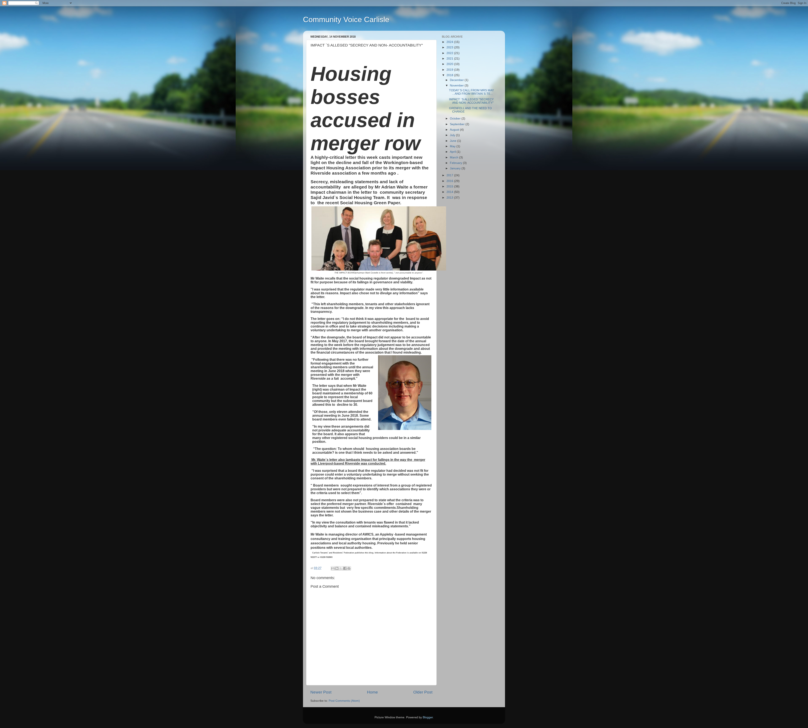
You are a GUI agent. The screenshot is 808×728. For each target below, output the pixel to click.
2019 (450, 69)
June (453, 140)
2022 (450, 53)
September (457, 124)
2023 (450, 47)
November (457, 85)
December (457, 80)
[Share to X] (341, 568)
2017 (450, 175)
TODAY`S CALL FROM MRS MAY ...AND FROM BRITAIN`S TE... (471, 92)
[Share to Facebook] (345, 568)
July (453, 135)
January (455, 168)
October (455, 118)
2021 (450, 58)
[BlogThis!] (337, 568)
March (454, 157)
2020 (450, 64)
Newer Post (320, 692)
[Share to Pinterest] (349, 568)
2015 (450, 186)
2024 (450, 42)
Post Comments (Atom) (344, 700)
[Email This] (333, 568)
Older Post (422, 692)
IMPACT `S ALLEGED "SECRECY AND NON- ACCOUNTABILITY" (471, 101)
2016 (450, 181)
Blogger (428, 717)
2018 (450, 75)
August (455, 129)
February (456, 162)
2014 (450, 192)
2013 (450, 197)
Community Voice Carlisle (346, 19)
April (453, 151)
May (453, 146)
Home (372, 692)
